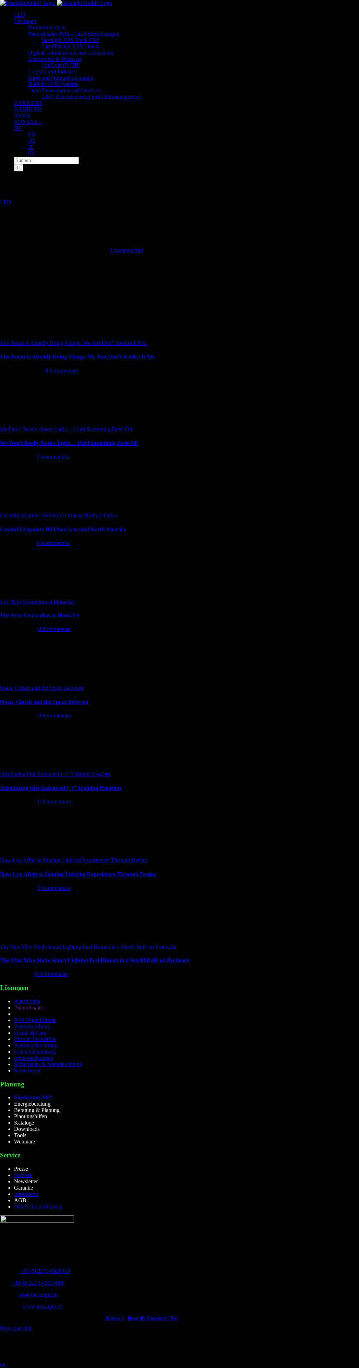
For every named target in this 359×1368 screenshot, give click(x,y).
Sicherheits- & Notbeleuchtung (48, 1064)
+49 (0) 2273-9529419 (45, 1271)
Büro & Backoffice (35, 1039)
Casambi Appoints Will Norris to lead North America (58, 515)
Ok (3, 1365)
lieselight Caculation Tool (153, 1318)
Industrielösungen (33, 1058)
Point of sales (28, 1008)
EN (32, 134)
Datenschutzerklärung (38, 1207)
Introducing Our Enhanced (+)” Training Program (55, 774)
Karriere (23, 1175)
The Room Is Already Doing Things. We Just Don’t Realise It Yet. (74, 343)
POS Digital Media (35, 1020)
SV (31, 153)
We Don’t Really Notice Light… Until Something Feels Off (66, 429)
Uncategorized (127, 250)
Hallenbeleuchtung (35, 1052)
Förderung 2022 (33, 1097)
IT (30, 147)
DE (18, 128)
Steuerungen (28, 1070)
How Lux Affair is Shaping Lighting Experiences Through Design (73, 860)
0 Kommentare (61, 371)
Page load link (16, 1328)
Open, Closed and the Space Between (42, 688)
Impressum (26, 1194)
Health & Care (30, 1033)
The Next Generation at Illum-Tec (37, 602)
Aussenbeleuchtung (35, 1045)
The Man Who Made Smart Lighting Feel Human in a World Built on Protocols (88, 947)
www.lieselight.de (43, 1307)
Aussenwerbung (32, 1026)
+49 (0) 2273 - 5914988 (38, 1283)
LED (5, 202)
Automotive (27, 1001)
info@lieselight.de (38, 1295)
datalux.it (115, 1318)
